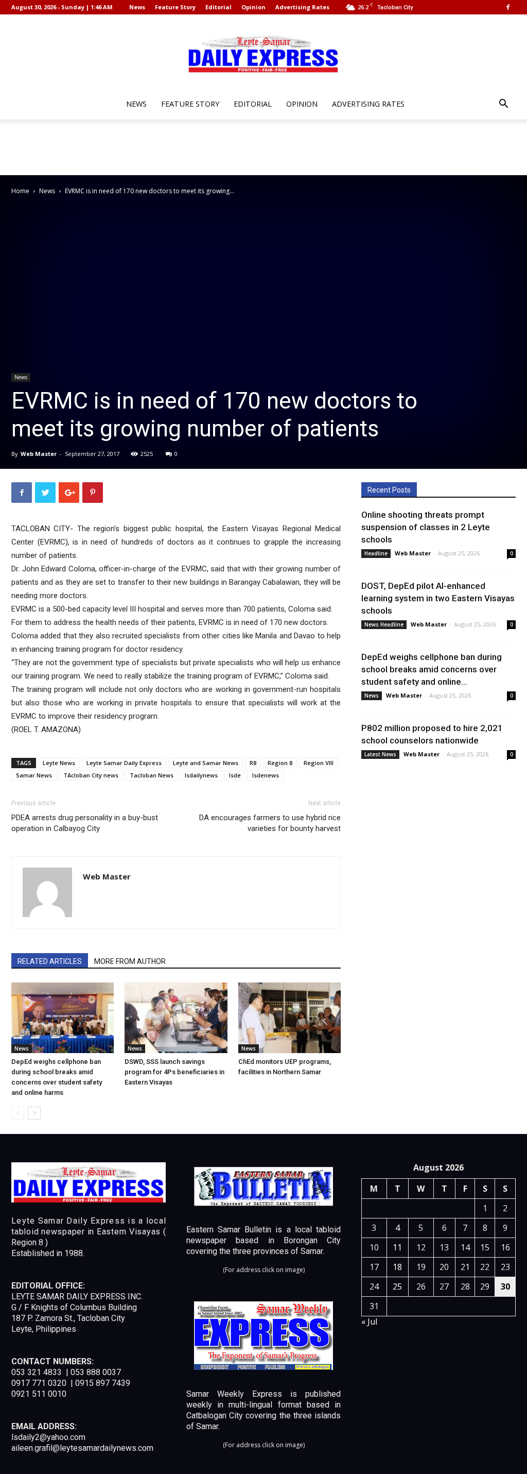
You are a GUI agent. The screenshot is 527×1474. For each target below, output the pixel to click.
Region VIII (318, 763)
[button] (503, 105)
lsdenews (265, 775)
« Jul (369, 1321)
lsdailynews (201, 775)
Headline (376, 553)
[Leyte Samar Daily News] (263, 53)
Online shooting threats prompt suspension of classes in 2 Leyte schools (425, 527)
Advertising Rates (302, 7)
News (137, 7)
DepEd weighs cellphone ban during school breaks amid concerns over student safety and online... (431, 669)
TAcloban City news (90, 775)
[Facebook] (508, 7)
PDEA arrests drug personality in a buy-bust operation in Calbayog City (84, 823)
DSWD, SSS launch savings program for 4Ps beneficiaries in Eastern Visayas (174, 1072)
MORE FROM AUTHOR (130, 961)
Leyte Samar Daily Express (124, 763)
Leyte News (59, 763)
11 (397, 1247)
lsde (235, 775)
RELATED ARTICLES (49, 961)
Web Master (39, 454)
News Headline (383, 624)
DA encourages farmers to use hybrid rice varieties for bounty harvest (270, 823)
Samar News (34, 775)
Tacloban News (151, 775)
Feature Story (175, 7)
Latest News (380, 754)
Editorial (218, 7)
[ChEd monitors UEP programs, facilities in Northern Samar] (289, 1017)
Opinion (253, 7)
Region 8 (280, 763)
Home (20, 191)
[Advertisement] (263, 147)
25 (397, 1286)
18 (397, 1267)
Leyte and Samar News (205, 763)
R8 (253, 763)
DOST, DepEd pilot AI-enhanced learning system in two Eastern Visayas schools (438, 598)
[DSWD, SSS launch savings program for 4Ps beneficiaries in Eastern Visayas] (176, 1017)
